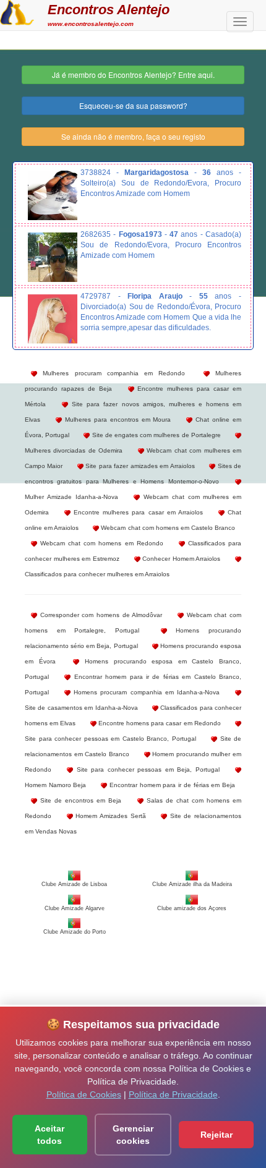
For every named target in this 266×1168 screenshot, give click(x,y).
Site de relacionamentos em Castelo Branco (133, 746)
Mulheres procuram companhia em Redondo (111, 373)
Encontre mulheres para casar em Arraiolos (137, 512)
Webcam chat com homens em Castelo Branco (167, 527)
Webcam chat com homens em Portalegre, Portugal (133, 623)
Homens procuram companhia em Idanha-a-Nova (145, 692)
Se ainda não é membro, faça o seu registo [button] (133, 136)
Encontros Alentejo (108, 9)
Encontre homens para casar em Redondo (159, 723)
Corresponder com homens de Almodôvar (99, 615)
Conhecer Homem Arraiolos (180, 558)
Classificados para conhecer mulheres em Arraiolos (97, 574)
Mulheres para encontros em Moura (116, 419)
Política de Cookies (83, 1094)
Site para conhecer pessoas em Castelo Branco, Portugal (110, 738)
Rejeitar (216, 1135)
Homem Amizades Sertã (109, 815)
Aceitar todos (49, 1134)
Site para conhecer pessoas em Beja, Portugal (146, 769)
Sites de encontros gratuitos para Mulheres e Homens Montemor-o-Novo (133, 474)
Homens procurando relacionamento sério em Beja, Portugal (133, 638)
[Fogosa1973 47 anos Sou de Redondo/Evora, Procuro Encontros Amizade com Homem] (52, 257)
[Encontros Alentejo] (17, 11)
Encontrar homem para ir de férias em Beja (171, 785)
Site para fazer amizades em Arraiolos (139, 466)
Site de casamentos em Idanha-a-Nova (81, 707)
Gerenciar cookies (133, 1134)
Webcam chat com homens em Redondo (100, 543)
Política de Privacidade (173, 1094)
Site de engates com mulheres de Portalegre (155, 435)
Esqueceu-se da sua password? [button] (133, 105)
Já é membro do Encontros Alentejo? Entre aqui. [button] (133, 74)
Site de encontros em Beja (79, 800)
